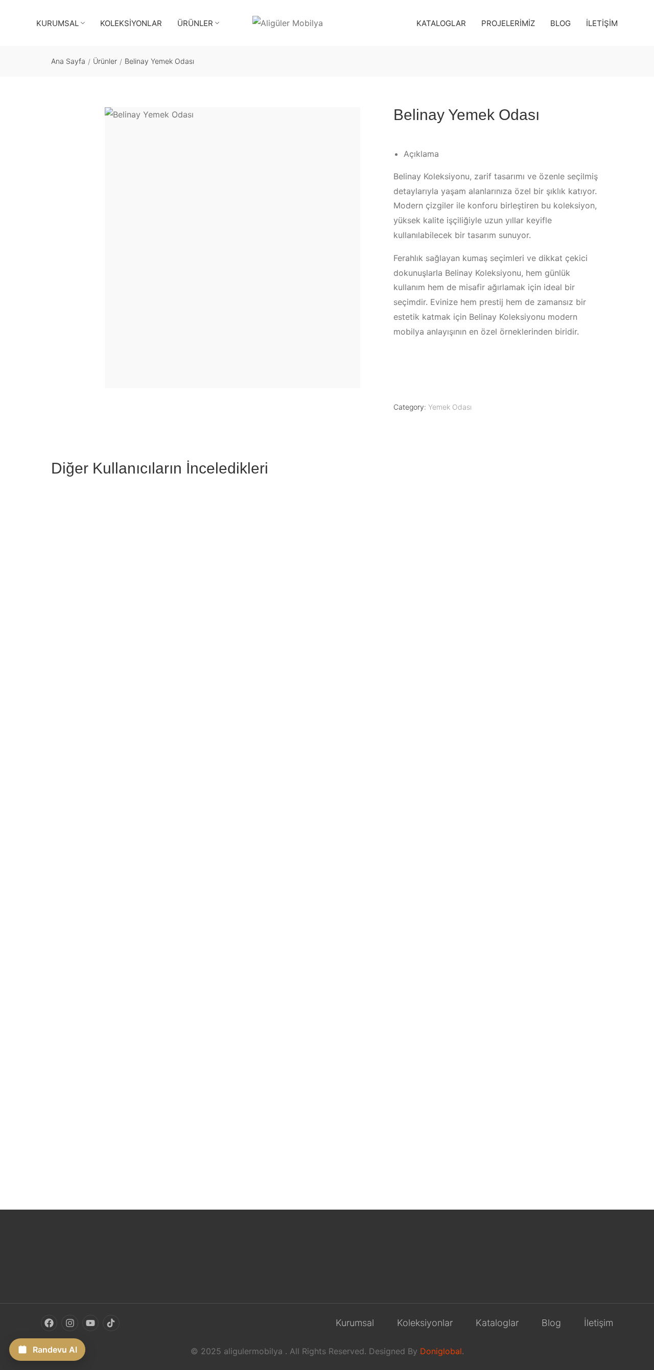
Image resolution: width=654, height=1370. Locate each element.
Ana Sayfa (68, 61)
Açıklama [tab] (421, 154)
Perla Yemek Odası (86, 1142)
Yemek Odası (450, 407)
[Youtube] (90, 1322)
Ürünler (105, 61)
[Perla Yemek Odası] (327, 814)
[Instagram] (69, 1322)
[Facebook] (49, 1322)
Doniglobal (441, 1351)
